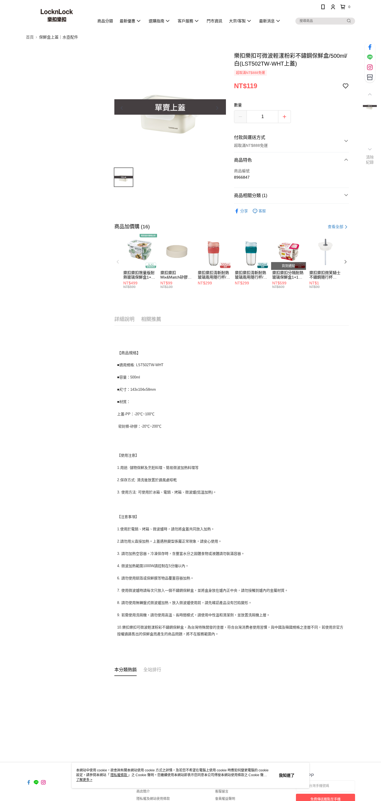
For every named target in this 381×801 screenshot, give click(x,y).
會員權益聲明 (225, 799)
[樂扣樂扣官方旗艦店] (57, 15)
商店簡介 (143, 791)
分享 (244, 211)
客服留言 (221, 791)
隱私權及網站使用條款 (153, 799)
